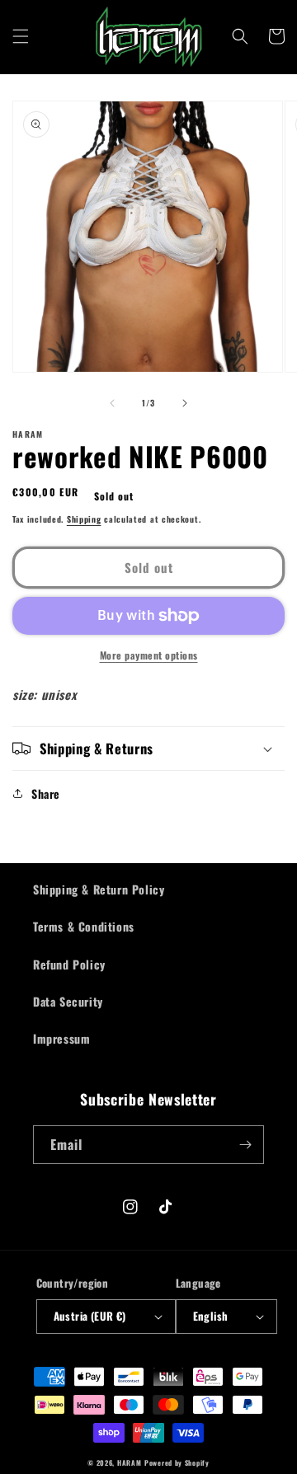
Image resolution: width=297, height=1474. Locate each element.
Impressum (61, 1038)
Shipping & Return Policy (98, 889)
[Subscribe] (245, 1144)
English (211, 1315)
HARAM (129, 1462)
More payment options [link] (149, 655)
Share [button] (45, 793)
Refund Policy (69, 964)
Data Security (68, 1001)
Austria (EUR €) (90, 1315)
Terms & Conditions (83, 926)
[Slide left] (112, 403)
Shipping (84, 519)
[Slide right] (185, 403)
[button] (20, 36)
